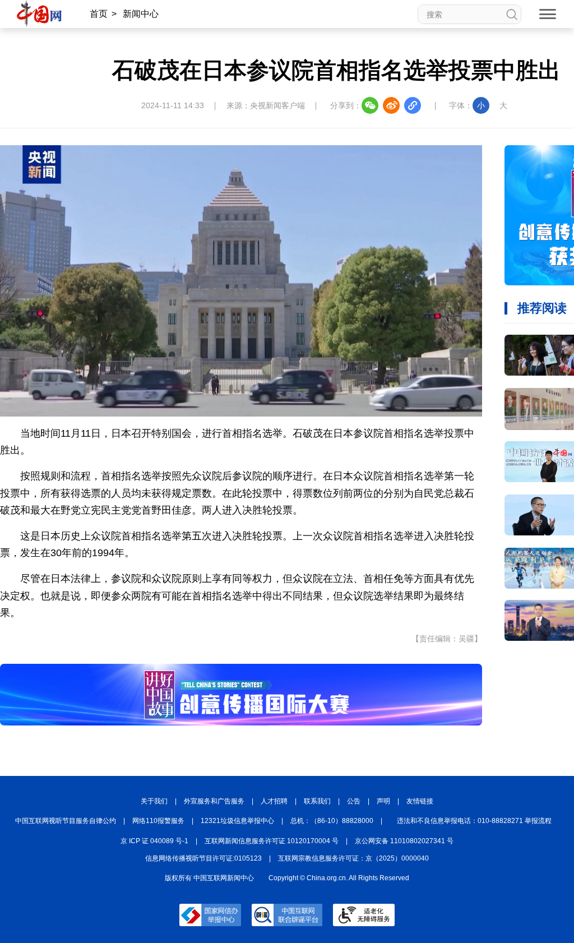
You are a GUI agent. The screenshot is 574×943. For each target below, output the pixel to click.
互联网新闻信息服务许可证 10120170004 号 (272, 841)
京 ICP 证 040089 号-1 (154, 841)
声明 (383, 801)
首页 (99, 14)
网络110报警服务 (158, 821)
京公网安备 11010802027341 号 (404, 841)
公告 (353, 801)
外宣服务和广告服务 (214, 801)
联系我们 (317, 801)
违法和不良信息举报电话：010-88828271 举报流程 (474, 821)
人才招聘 (274, 801)
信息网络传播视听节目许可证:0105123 (203, 858)
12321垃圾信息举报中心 (237, 821)
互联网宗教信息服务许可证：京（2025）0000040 (353, 858)
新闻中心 (141, 14)
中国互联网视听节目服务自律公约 (65, 821)
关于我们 (154, 801)
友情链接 (419, 801)
